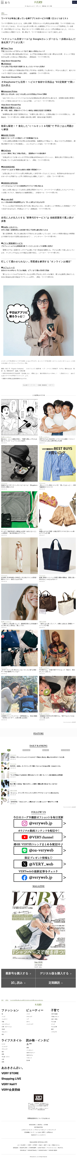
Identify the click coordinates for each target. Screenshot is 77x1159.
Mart (40, 1145)
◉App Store (5, 61)
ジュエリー (4, 1019)
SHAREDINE (9, 167)
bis (49, 1145)
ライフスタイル (11, 1040)
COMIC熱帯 (32, 1147)
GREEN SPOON (10, 183)
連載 (27, 1047)
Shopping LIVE (11, 1078)
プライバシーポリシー (40, 1129)
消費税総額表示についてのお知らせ (38, 1118)
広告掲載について (29, 1132)
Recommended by (67, 722)
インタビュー (29, 1050)
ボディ (28, 1021)
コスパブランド (6, 1024)
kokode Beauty (32, 1150)
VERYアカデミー (30, 1052)
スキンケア (29, 1016)
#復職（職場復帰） (43, 385)
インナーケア (29, 1024)
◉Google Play (16, 61)
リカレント (29, 1057)
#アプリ (52, 385)
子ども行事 (54, 1026)
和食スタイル (56, 1145)
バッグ (3, 1016)
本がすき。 (61, 1147)
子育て (2, 13)
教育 (52, 1029)
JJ (18, 1145)
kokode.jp (23, 1150)
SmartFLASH (23, 1147)
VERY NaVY (9, 1084)
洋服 (3, 1021)
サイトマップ (52, 1129)
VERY (29, 1145)
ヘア (27, 1019)
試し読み (17, 983)
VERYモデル (29, 1055)
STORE (46, 1124)
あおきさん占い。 (13, 1067)
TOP (2, 1000)
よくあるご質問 (40, 1132)
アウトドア (4, 1049)
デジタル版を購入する (54, 973)
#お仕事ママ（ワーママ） (29, 385)
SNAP (3, 1029)
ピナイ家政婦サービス (13, 243)
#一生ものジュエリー (30, 6)
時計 (3, 1034)
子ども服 (53, 1021)
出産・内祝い (54, 1019)
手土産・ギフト (6, 1056)
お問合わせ (50, 1132)
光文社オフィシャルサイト (38, 1135)
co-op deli (8, 199)
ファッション (10, 1010)
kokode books (43, 1150)
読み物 (28, 1060)
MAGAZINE (32, 1124)
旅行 (3, 1051)
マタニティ (4, 1032)
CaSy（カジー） (10, 227)
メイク (28, 1014)
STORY (35, 1145)
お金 (3, 1059)
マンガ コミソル (51, 1147)
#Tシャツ (38, 6)
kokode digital (53, 1150)
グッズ (53, 1024)
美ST (45, 1145)
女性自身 (15, 1147)
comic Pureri (41, 1147)
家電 (3, 1062)
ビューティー (34, 1010)
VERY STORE (10, 1073)
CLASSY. (23, 1145)
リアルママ (54, 1032)
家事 (3, 1054)
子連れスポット (55, 1016)
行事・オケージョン (7, 1026)
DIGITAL (40, 1124)
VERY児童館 (54, 1014)
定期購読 (54, 983)
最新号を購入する (17, 973)
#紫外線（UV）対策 (47, 6)
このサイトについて (26, 1129)
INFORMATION (38, 1127)
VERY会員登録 (10, 1089)
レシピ (3, 1044)
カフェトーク (9, 267)
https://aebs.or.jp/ (41, 1109)
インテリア (4, 1046)
